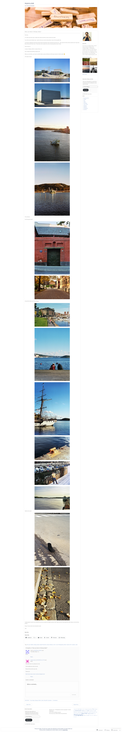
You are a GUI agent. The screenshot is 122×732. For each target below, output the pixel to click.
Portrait (91, 715)
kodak (38, 644)
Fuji (31, 700)
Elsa (84, 100)
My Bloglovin (86, 108)
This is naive (86, 104)
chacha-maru (33, 660)
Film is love (84, 74)
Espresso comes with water (88, 709)
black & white (80, 709)
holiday (35, 644)
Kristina (85, 99)
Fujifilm (31, 644)
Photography (60, 644)
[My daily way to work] (86, 69)
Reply (31, 656)
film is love (29, 3)
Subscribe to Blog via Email (87, 79)
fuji (29, 644)
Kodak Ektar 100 (92, 710)
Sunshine (50, 700)
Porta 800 (46, 700)
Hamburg (83, 710)
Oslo (42, 700)
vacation (73, 644)
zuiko (76, 644)
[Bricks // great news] (86, 61)
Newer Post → (76, 704)
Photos (85, 715)
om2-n (54, 644)
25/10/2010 (27, 700)
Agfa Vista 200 (75, 709)
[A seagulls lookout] (93, 69)
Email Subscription (28, 709)
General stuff (78, 710)
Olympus (51, 644)
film (27, 644)
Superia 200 (69, 644)
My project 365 (86, 98)
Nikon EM (79, 713)
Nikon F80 (84, 713)
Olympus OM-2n (38, 700)
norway (47, 644)
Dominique (85, 103)
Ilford (85, 710)
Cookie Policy (65, 730)
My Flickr (85, 109)
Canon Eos (83, 709)
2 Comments (55, 700)
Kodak (33, 700)
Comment (74, 694)
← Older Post (27, 704)
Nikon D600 (76, 713)
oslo (57, 644)
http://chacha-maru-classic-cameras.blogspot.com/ (35, 674)
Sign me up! (28, 720)
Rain (92, 715)
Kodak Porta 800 (43, 644)
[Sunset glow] (93, 61)
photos (65, 644)
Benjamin (85, 105)
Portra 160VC (88, 715)
